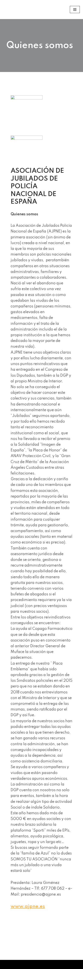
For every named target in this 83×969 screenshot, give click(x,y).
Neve (7, 964)
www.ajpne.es (28, 906)
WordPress (60, 964)
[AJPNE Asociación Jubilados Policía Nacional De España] (11, 9)
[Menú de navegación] (75, 9)
